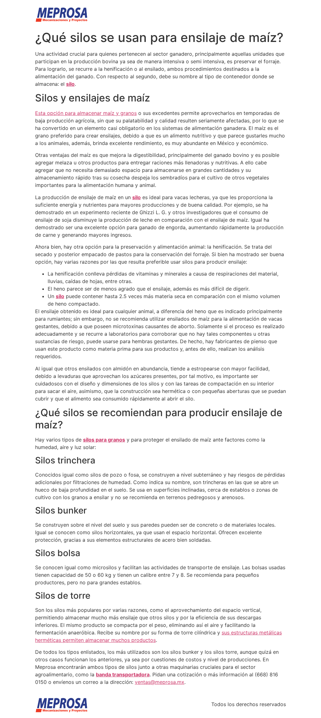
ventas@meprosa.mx (159, 682)
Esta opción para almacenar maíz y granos (86, 113)
